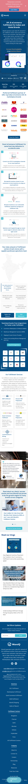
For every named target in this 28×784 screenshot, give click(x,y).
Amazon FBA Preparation (19, 399)
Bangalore (14, 716)
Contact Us (13, 780)
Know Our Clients (14, 137)
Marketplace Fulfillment (14, 692)
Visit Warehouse (21, 315)
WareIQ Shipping (14, 702)
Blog (14, 764)
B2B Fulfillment (6, 399)
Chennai (14, 719)
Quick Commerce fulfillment (6, 417)
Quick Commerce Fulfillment (14, 695)
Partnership (14, 761)
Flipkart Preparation (19, 417)
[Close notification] (26, 6)
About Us (14, 750)
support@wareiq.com (9, 668)
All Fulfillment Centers (14, 740)
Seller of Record (14, 706)
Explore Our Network (8, 315)
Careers (14, 757)
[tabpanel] (14, 470)
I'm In (20, 635)
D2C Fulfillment (14, 688)
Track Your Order (14, 771)
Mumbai (14, 726)
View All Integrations (14, 345)
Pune (14, 737)
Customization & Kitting (6, 435)
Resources (14, 768)
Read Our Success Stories (14, 528)
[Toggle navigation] (25, 15)
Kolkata (14, 730)
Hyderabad (14, 733)
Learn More (14, 9)
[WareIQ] (5, 15)
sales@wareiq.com (6, 671)
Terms (25, 780)
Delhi (14, 723)
